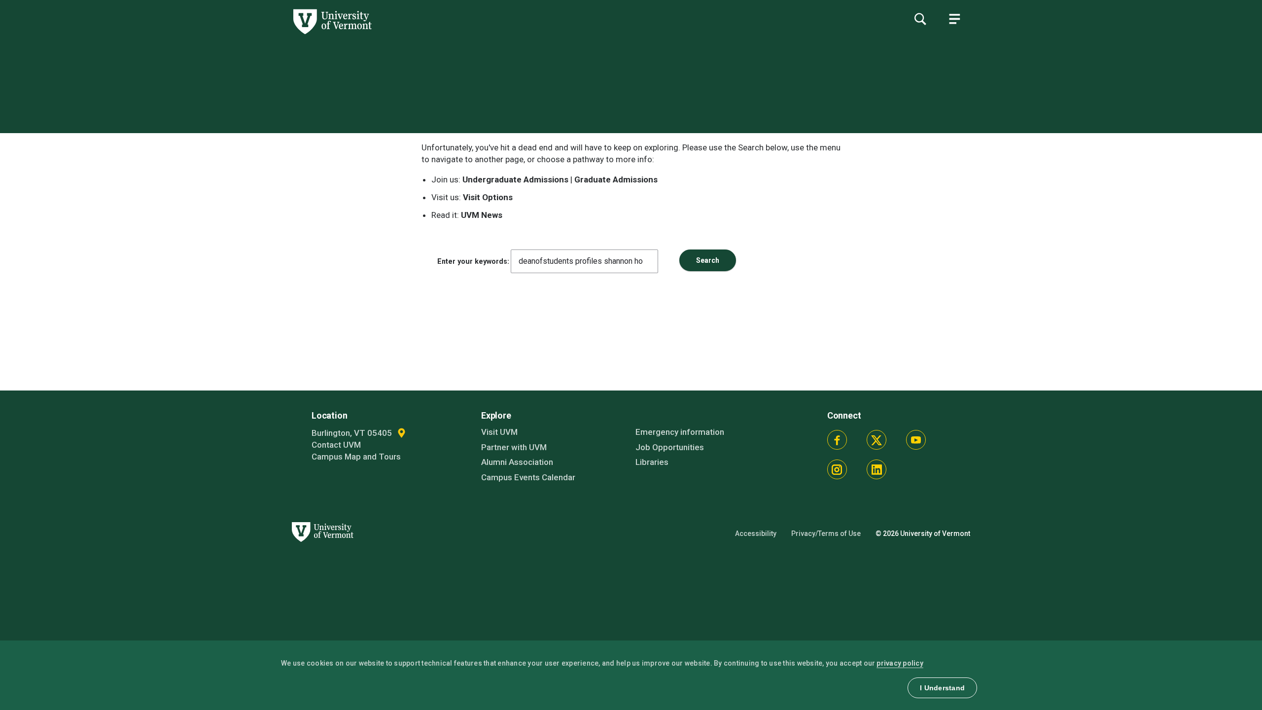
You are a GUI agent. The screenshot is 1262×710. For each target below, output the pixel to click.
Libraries (651, 462)
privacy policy (899, 663)
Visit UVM (499, 432)
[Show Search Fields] (920, 19)
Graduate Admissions (616, 179)
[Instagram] (837, 469)
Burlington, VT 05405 (353, 433)
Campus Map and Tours (356, 457)
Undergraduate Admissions (515, 179)
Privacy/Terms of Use (826, 533)
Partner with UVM (514, 447)
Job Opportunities (669, 447)
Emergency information (679, 432)
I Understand (942, 688)
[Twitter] (876, 440)
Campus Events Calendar (528, 477)
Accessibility (755, 533)
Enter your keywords (472, 261)
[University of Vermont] (186, 34)
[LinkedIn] (876, 469)
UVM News (481, 215)
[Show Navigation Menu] (954, 19)
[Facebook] (837, 440)
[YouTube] (916, 440)
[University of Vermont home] (321, 547)
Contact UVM (336, 445)
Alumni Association (517, 462)
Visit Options (488, 197)
